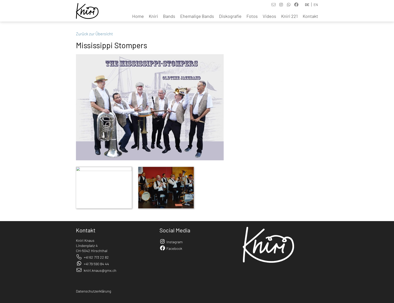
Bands (169, 16)
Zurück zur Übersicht (94, 33)
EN (316, 4)
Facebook (174, 248)
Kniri (153, 16)
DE (307, 4)
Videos (269, 16)
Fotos (252, 16)
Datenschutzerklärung (93, 291)
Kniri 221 (289, 16)
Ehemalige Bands (197, 16)
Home (138, 16)
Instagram (174, 242)
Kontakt (310, 16)
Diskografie (230, 16)
